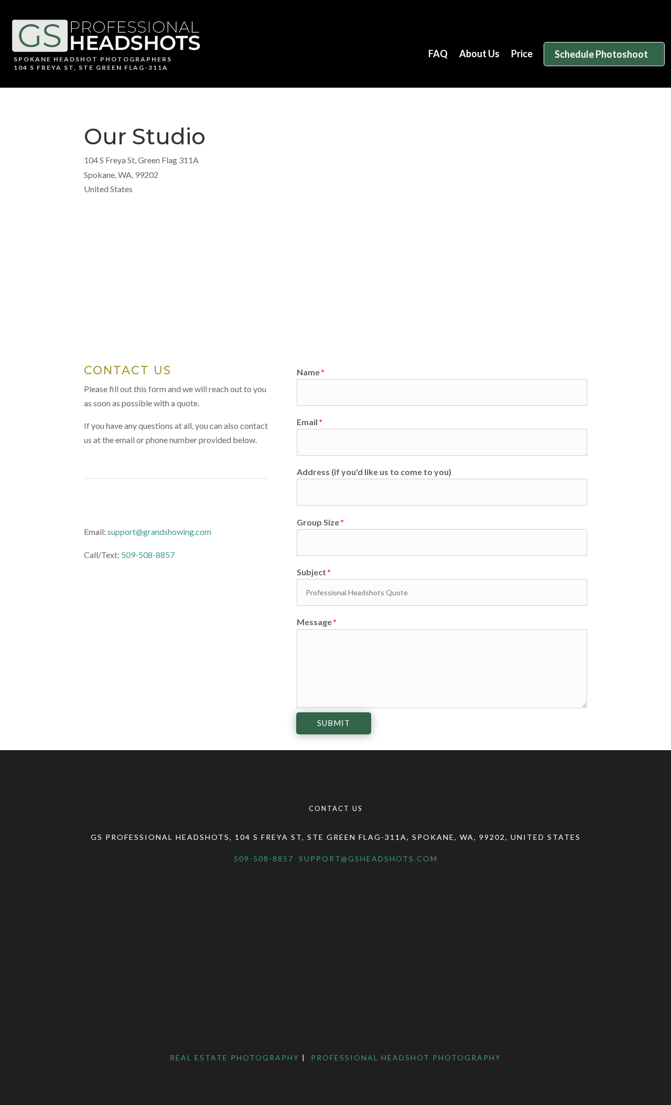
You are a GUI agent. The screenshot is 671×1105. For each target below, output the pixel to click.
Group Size (318, 522)
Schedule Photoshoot (601, 54)
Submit (333, 723)
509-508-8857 (148, 555)
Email (307, 422)
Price (522, 54)
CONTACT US (336, 808)
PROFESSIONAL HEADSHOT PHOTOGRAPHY (404, 1057)
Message (314, 622)
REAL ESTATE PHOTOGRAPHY (234, 1057)
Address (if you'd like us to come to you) (374, 472)
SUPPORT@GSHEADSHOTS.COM (368, 858)
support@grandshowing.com (159, 531)
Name (308, 372)
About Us (479, 54)
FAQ (438, 54)
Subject (311, 572)
